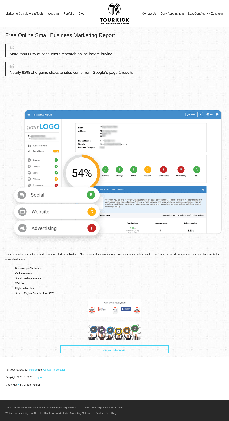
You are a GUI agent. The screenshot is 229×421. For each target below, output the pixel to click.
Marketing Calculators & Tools (24, 13)
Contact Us (149, 13)
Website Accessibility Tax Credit (23, 413)
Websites (53, 13)
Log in (38, 377)
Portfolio (69, 13)
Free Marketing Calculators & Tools (103, 407)
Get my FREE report (114, 349)
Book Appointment (172, 13)
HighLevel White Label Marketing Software (68, 413)
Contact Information (54, 369)
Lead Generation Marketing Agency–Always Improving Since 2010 (42, 407)
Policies (33, 369)
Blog (81, 13)
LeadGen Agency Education (206, 13)
